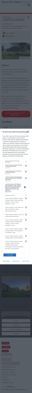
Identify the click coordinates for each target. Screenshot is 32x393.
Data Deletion (6, 261)
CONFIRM (10, 255)
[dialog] (16, 196)
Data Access (16, 261)
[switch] (25, 166)
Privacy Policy (25, 261)
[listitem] (16, 161)
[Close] (28, 132)
